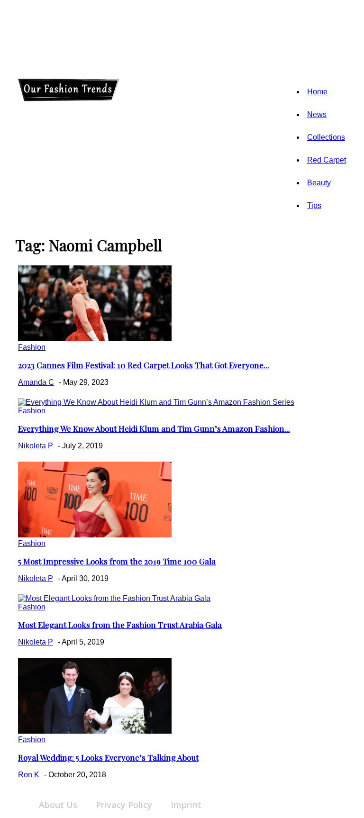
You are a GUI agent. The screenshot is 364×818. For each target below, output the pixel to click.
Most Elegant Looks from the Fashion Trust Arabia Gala (120, 624)
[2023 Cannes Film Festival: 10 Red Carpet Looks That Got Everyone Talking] (94, 339)
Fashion (32, 347)
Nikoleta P (35, 446)
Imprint (186, 804)
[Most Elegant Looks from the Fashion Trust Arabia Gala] (114, 598)
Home (317, 92)
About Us (58, 804)
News (317, 114)
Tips (314, 205)
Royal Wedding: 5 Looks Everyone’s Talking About (108, 757)
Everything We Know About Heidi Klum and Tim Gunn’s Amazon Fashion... (154, 428)
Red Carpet (326, 160)
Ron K (28, 775)
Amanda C (36, 382)
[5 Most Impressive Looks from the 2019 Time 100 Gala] (94, 535)
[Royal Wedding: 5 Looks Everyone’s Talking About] (94, 731)
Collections (326, 137)
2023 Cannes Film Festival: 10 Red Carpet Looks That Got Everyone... (143, 365)
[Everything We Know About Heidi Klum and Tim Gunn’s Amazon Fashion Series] (156, 402)
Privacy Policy (124, 804)
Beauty (319, 183)
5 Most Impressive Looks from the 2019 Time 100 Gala (117, 561)
